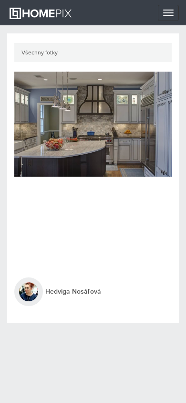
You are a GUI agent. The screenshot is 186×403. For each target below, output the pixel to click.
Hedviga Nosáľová (73, 291)
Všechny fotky (39, 53)
